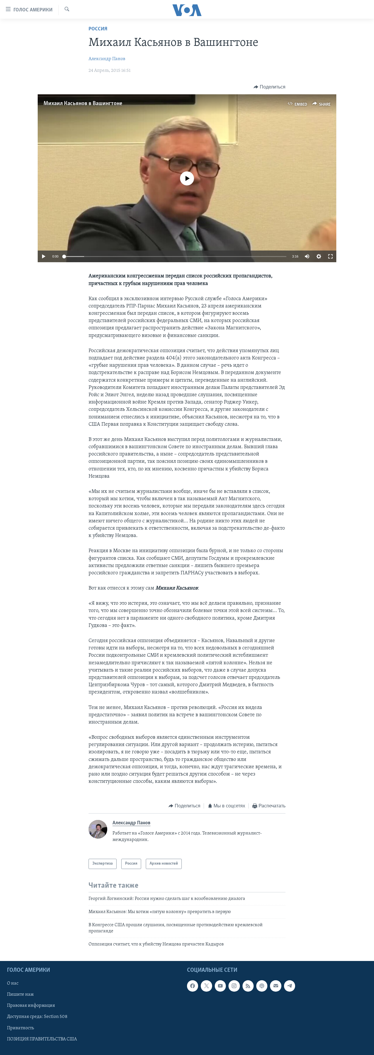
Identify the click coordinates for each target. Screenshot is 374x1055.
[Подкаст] (261, 985)
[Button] (269, 87)
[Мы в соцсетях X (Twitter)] (206, 985)
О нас (12, 983)
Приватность (20, 1028)
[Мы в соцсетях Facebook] (192, 985)
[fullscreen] (330, 256)
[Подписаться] (275, 985)
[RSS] (248, 985)
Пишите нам (20, 994)
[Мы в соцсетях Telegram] (289, 985)
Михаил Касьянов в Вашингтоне (83, 104)
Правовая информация (31, 1005)
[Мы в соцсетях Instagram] (234, 985)
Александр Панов (107, 59)
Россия (98, 29)
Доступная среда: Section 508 (37, 1016)
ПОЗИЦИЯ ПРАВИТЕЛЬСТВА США (42, 1039)
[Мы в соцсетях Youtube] (220, 985)
